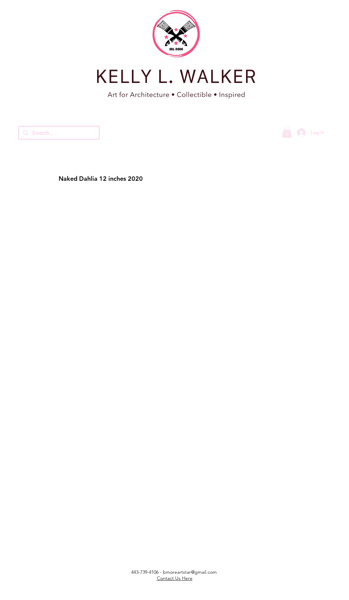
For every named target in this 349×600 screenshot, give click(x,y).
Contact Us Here (175, 578)
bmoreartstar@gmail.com (190, 572)
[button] (287, 132)
